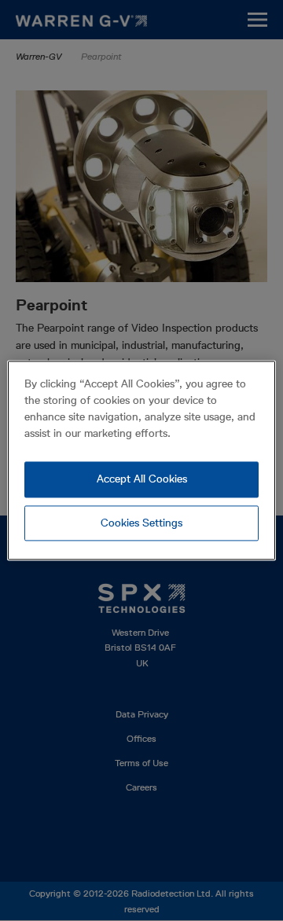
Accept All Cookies (142, 479)
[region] (141, 460)
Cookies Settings (141, 523)
